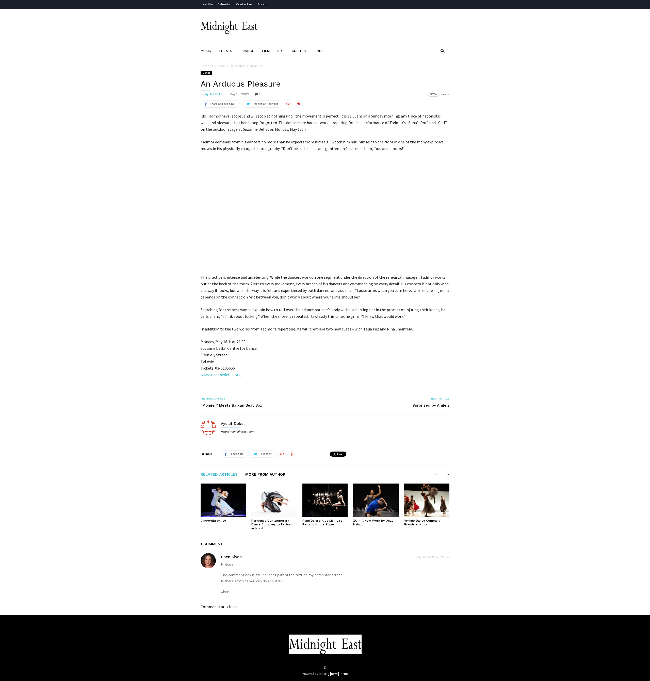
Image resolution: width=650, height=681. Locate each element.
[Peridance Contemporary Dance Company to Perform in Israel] (274, 500)
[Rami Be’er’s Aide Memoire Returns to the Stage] (325, 500)
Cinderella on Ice (213, 520)
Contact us (244, 4)
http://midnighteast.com (237, 431)
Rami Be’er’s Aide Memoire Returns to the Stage (322, 522)
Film (266, 51)
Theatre (227, 51)
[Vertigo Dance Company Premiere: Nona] (426, 500)
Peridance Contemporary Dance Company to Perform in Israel (272, 524)
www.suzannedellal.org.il (222, 374)
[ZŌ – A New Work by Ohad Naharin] (375, 500)
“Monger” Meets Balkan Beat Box (231, 405)
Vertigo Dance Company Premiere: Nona (422, 522)
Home (205, 66)
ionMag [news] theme (333, 674)
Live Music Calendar (216, 4)
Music (206, 51)
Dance (248, 51)
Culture (299, 51)
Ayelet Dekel (214, 94)
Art (280, 51)
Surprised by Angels (430, 405)
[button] (442, 50)
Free (319, 51)
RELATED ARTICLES (219, 475)
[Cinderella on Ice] (223, 500)
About (262, 4)
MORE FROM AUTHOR (265, 475)
